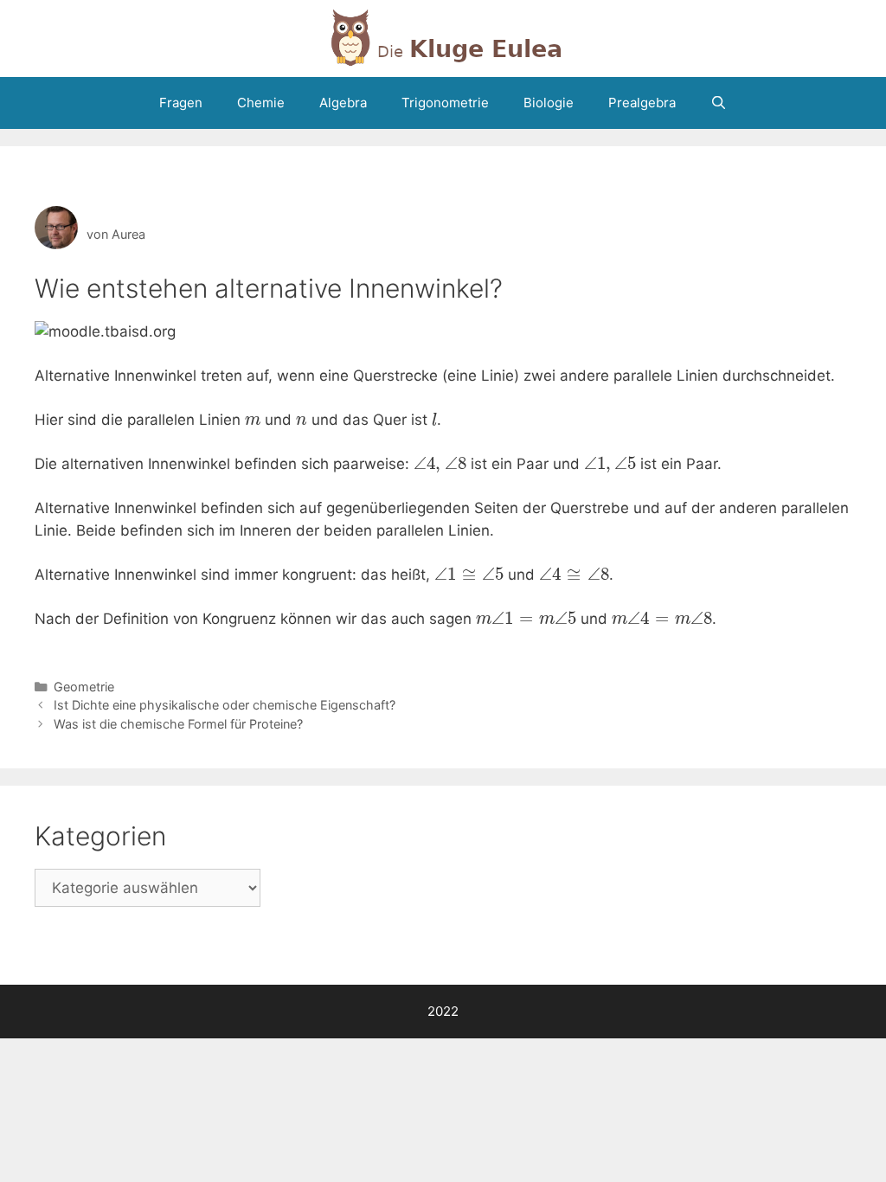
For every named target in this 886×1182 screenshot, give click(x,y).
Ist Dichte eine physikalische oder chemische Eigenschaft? (224, 704)
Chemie (261, 102)
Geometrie (84, 686)
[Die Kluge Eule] (443, 37)
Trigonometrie (445, 102)
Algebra (343, 102)
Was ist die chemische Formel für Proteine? (178, 723)
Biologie (548, 102)
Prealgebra (642, 102)
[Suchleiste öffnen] (718, 103)
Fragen (180, 102)
